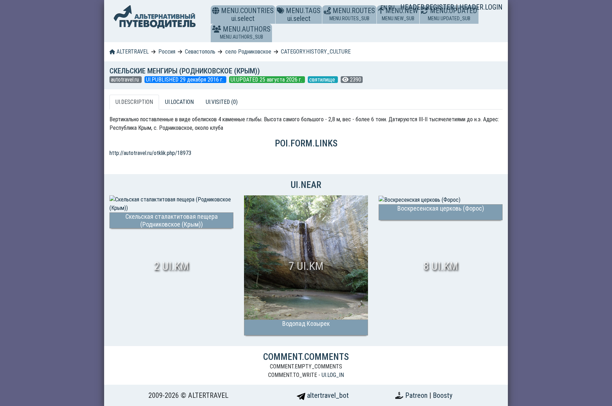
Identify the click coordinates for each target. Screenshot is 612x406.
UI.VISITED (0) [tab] (222, 102)
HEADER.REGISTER (428, 7)
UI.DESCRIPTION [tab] (134, 102)
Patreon (417, 395)
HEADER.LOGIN (481, 7)
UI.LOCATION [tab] (179, 102)
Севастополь (200, 51)
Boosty (442, 395)
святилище (322, 79)
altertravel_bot (327, 395)
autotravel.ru (125, 79)
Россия (166, 51)
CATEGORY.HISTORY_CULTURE (316, 51)
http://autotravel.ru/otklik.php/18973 (150, 153)
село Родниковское (248, 51)
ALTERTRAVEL (132, 51)
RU (391, 7)
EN (384, 7)
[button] (216, 29)
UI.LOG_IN (333, 375)
